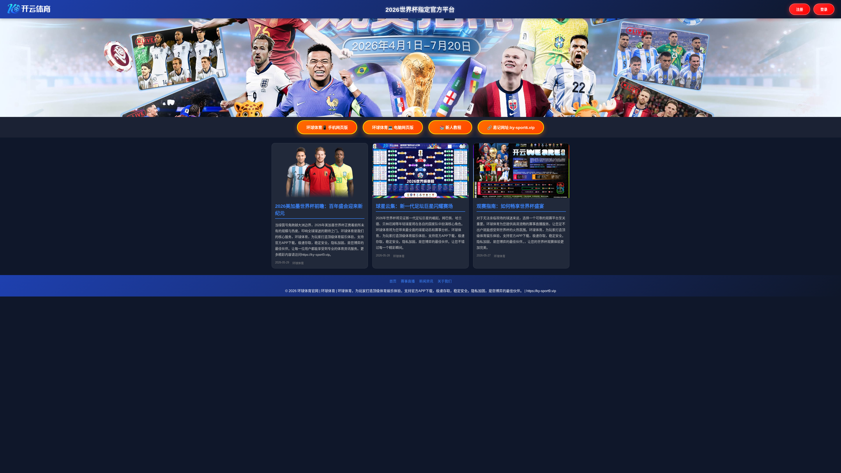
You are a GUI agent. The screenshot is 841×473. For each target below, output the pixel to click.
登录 (823, 9)
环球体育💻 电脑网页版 (392, 127)
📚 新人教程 (450, 127)
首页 (392, 281)
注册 (799, 9)
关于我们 (445, 281)
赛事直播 (408, 281)
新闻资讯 (426, 281)
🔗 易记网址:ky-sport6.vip (511, 127)
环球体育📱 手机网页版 (327, 127)
